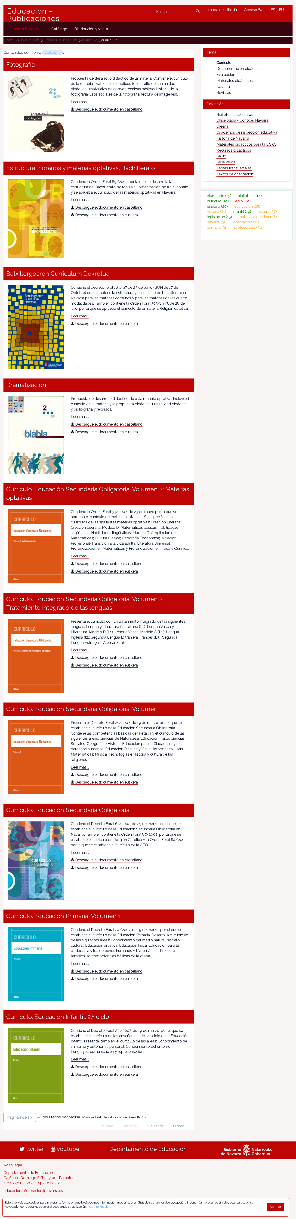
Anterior (130, 1126)
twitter (34, 1148)
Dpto (10, 40)
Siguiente (155, 1126)
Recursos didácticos (233, 150)
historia (216, 211)
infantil (242, 211)
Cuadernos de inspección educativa (246, 132)
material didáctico (257, 217)
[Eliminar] (59, 52)
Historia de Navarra (232, 138)
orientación (246, 222)
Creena (222, 126)
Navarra (223, 86)
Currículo (89, 40)
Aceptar (275, 1207)
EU (281, 10)
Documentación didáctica (238, 68)
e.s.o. (243, 201)
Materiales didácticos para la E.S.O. (246, 144)
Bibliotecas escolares (234, 114)
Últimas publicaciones (60, 40)
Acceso (251, 10)
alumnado (219, 196)
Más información (98, 1206)
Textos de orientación (234, 174)
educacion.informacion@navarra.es (33, 1191)
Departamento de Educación (148, 1148)
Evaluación (225, 74)
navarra (217, 222)
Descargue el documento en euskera (106, 215)
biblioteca (250, 196)
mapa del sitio (220, 10)
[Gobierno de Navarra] (246, 1149)
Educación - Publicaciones (33, 14)
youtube (67, 1148)
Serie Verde (225, 162)
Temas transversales (234, 168)
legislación (219, 217)
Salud (221, 156)
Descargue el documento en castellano (108, 109)
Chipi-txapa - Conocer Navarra (242, 120)
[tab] (246, 52)
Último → (181, 1126)
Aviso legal (12, 1165)
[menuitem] (25, 29)
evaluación (247, 206)
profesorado (248, 227)
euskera (217, 206)
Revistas (223, 92)
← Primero (105, 1126)
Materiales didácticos (234, 80)
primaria (217, 227)
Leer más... (80, 102)
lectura (267, 211)
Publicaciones (28, 40)
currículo (218, 201)
